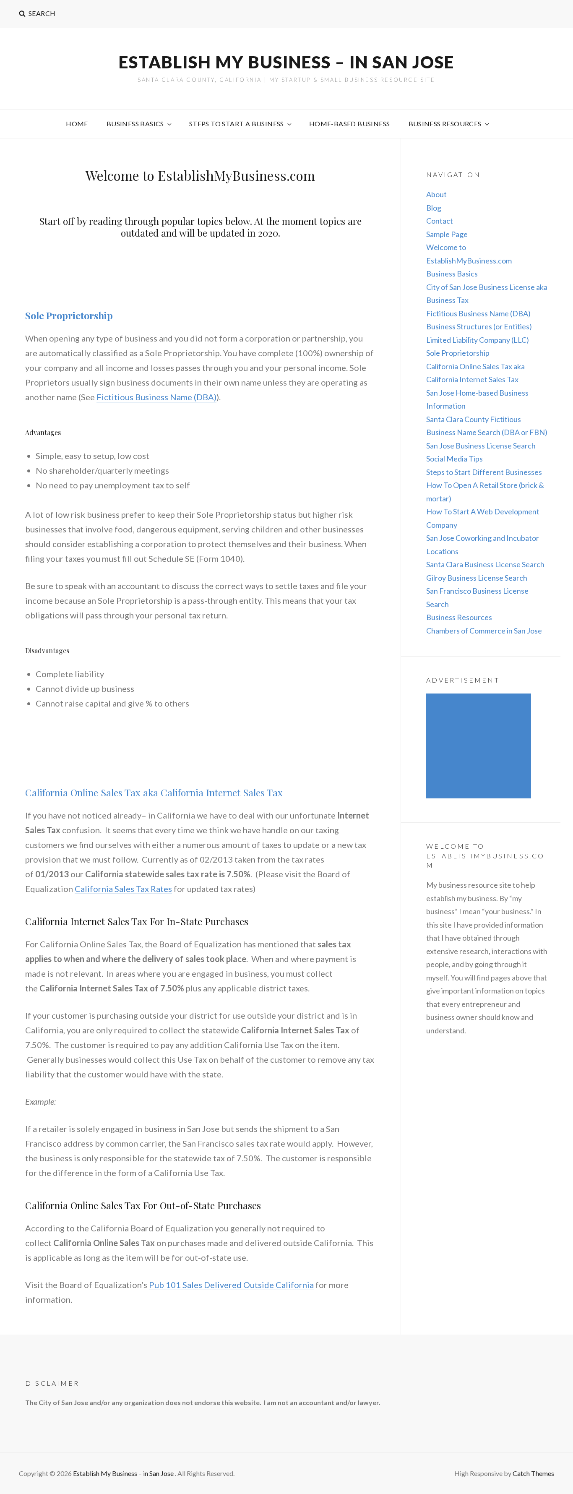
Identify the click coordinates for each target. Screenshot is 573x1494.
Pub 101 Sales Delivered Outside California (231, 1285)
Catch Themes (533, 1473)
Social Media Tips (454, 458)
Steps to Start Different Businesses (484, 472)
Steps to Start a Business (236, 124)
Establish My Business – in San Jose (286, 62)
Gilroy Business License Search (476, 577)
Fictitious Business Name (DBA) (156, 397)
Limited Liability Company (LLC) (477, 339)
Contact (439, 220)
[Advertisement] (480, 747)
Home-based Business (349, 124)
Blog (433, 207)
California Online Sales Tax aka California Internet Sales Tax (154, 792)
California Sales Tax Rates (123, 889)
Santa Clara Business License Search (485, 564)
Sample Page (447, 234)
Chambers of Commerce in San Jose (484, 630)
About (436, 194)
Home (77, 124)
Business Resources (445, 124)
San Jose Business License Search (481, 445)
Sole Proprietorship (69, 315)
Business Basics (135, 124)
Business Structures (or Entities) (479, 326)
